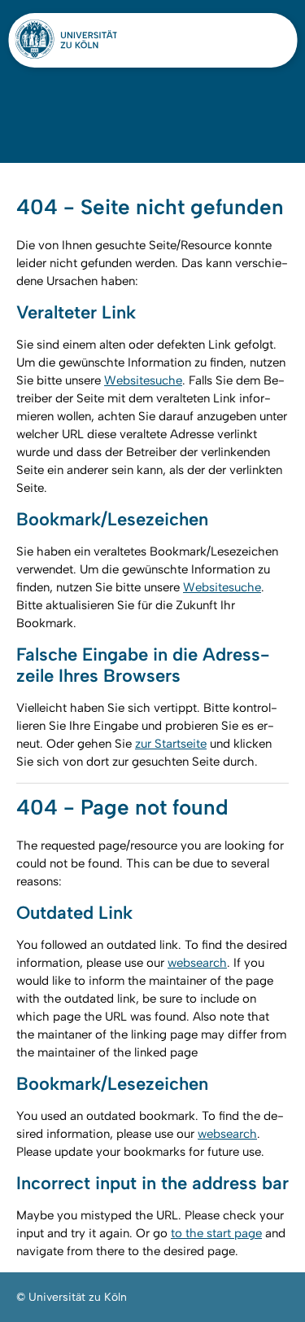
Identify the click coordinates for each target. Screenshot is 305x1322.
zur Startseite (171, 743)
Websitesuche (143, 380)
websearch (197, 962)
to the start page (216, 1233)
